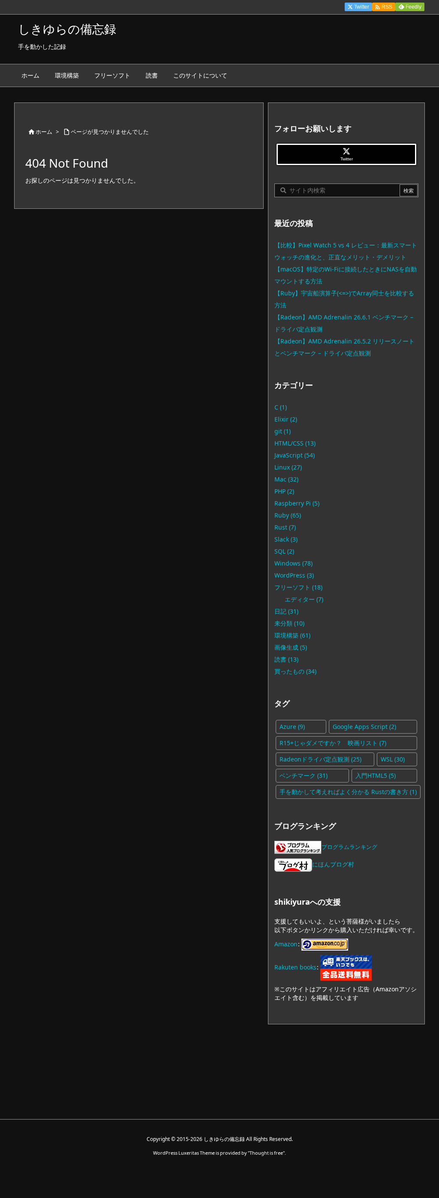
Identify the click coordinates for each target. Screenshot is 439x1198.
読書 (286, 659)
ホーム (44, 131)
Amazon (286, 943)
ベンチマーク (304, 775)
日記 (286, 611)
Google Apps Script (364, 726)
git (282, 431)
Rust (285, 527)
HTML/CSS (295, 443)
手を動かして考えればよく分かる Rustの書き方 (348, 792)
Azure (292, 726)
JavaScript (294, 455)
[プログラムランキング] (298, 847)
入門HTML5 (375, 775)
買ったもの (295, 671)
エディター (304, 599)
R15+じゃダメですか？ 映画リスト (333, 743)
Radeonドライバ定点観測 (320, 759)
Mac (286, 479)
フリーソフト (298, 587)
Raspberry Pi (296, 503)
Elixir (285, 419)
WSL (393, 759)
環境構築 (292, 635)
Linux (288, 467)
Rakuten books (295, 967)
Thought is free (266, 1153)
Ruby (287, 515)
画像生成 (290, 647)
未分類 (289, 623)
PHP (284, 491)
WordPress (294, 575)
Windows (293, 563)
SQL (284, 551)
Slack (286, 539)
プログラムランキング (349, 847)
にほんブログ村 (333, 864)
